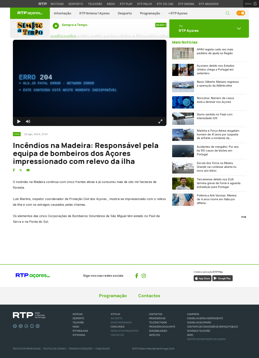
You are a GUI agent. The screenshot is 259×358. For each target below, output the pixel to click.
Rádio (111, 3)
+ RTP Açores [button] (178, 13)
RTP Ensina (186, 3)
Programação (150, 13)
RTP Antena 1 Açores (94, 13)
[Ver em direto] (30, 28)
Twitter (21, 326)
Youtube (32, 326)
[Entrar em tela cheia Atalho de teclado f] (160, 121)
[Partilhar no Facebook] (14, 170)
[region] (89, 83)
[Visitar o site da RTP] (43, 4)
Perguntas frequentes (124, 330)
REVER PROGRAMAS (121, 322)
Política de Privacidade (27, 348)
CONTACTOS (155, 314)
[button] (228, 13)
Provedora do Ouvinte (162, 326)
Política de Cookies (54, 348)
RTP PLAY (115, 314)
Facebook (15, 326)
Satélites (154, 335)
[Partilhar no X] (20, 170)
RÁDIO (76, 326)
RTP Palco (144, 3)
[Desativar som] (28, 121)
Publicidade (102, 348)
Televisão (95, 3)
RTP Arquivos (209, 3)
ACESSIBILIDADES (158, 330)
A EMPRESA (193, 314)
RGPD (190, 335)
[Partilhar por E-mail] (28, 170)
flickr (38, 326)
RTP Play (126, 3)
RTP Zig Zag (165, 3)
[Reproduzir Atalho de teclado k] (19, 121)
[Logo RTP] (29, 315)
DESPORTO (78, 318)
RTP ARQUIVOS (80, 330)
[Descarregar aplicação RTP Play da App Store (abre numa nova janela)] (203, 278)
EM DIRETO (116, 318)
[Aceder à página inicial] (30, 13)
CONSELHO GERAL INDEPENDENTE (205, 318)
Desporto (75, 3)
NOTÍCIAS (77, 314)
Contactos (149, 296)
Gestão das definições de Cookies (206, 339)
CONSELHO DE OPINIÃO (199, 322)
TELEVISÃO (78, 322)
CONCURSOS (117, 326)
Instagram (26, 326)
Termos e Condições (81, 348)
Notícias (57, 3)
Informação (62, 13)
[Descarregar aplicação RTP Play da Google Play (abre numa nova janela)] (222, 278)
